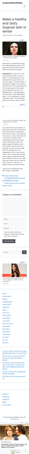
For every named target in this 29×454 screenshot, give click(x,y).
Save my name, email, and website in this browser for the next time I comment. (14, 234)
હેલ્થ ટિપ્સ (5, 342)
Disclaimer (5, 399)
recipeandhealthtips (12, 3)
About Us (5, 394)
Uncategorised (7, 301)
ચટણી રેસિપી (6, 318)
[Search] (24, 252)
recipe (7, 176)
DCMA (4, 402)
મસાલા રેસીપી (6, 326)
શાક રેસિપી (5, 337)
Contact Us (6, 396)
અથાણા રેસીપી (6, 304)
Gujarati (17, 452)
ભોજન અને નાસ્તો (7, 323)
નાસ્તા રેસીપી (6, 321)
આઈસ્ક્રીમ (5, 307)
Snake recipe (13, 176)
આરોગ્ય (4, 310)
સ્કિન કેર (5, 340)
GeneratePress (14, 419)
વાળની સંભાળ (6, 334)
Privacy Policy (6, 405)
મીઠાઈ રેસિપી (6, 329)
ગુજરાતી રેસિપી (6, 315)
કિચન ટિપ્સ (5, 312)
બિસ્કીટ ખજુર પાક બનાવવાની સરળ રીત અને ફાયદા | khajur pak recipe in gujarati (13, 358)
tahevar (4, 299)
